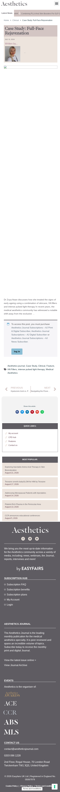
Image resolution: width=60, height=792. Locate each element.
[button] (56, 3)
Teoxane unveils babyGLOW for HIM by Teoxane (25, 482)
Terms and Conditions (44, 786)
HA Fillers (12, 369)
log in (17, 351)
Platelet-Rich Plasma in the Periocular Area (23, 504)
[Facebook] (37, 539)
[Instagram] (23, 539)
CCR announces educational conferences (22, 516)
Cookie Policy (12, 786)
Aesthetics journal (16, 366)
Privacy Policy (26, 786)
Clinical (41, 366)
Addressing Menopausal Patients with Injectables (25, 493)
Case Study (31, 366)
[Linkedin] (30, 539)
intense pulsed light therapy (31, 369)
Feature (50, 366)
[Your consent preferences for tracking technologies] (55, 787)
